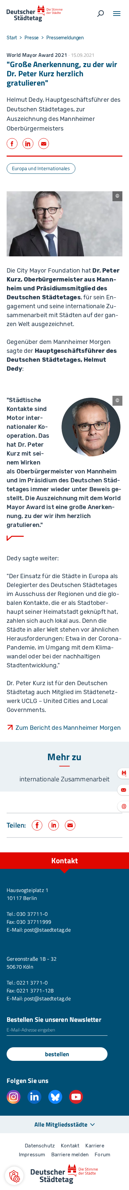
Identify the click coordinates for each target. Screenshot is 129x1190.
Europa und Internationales (41, 168)
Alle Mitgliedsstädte (60, 1124)
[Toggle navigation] (116, 13)
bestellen (57, 1054)
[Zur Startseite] (35, 13)
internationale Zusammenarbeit (64, 779)
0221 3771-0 (32, 982)
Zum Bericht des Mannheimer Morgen (68, 727)
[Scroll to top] (109, 852)
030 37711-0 (32, 914)
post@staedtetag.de (47, 930)
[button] (14, 1176)
